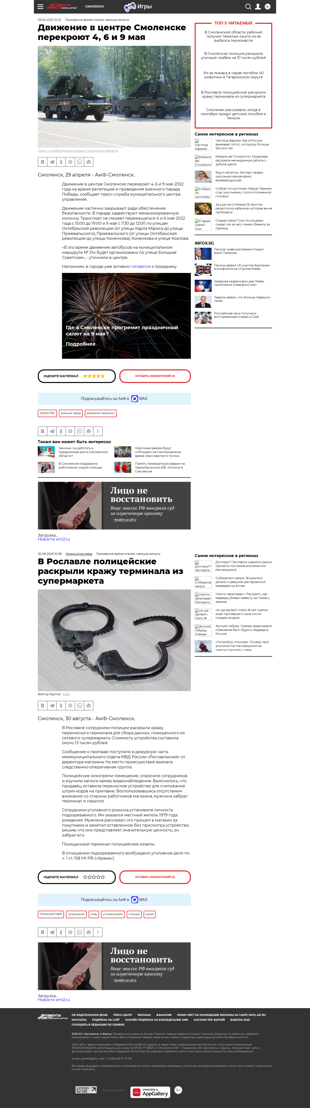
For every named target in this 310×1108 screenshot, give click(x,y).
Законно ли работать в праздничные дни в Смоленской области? (83, 452)
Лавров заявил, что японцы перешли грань (242, 299)
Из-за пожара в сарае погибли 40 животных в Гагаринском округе (233, 75)
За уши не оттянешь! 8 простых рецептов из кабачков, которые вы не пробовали (244, 208)
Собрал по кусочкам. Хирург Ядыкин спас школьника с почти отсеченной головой (244, 192)
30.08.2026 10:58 (50, 554)
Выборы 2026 (240, 1019)
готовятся (141, 266)
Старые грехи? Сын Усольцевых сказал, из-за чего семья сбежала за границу (243, 224)
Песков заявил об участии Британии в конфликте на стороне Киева (242, 267)
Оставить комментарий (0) (155, 376)
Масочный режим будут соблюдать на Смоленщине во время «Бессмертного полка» (158, 452)
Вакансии (163, 1015)
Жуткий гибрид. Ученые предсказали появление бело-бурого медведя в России (244, 630)
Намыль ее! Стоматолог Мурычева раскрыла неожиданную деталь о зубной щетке (242, 160)
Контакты (79, 1019)
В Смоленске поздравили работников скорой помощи (80, 465)
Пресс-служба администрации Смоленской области (78, 150)
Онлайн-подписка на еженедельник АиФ (156, 1019)
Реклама (144, 1015)
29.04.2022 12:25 (49, 20)
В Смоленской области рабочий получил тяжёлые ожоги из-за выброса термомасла (233, 36)
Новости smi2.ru (54, 539)
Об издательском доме (90, 1015)
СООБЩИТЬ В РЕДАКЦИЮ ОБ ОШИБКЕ (98, 1024)
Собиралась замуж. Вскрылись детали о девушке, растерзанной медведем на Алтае (240, 582)
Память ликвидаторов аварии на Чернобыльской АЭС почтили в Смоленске (160, 467)
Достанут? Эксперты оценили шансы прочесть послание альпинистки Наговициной (244, 566)
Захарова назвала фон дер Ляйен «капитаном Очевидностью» (239, 283)
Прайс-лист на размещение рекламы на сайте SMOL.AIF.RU (221, 1015)
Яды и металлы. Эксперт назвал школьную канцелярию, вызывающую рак (239, 176)
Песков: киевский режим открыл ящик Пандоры (239, 251)
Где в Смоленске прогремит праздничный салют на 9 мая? (122, 331)
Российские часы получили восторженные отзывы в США (236, 315)
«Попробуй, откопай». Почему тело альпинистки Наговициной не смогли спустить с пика (242, 646)
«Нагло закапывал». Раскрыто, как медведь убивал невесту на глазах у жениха (243, 598)
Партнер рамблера (113, 1090)
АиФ (66, 694)
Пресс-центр (122, 1015)
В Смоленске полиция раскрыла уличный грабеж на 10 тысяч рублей (233, 56)
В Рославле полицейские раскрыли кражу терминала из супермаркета (233, 94)
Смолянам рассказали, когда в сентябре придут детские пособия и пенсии (233, 114)
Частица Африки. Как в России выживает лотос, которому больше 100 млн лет (242, 144)
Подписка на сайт (106, 1019)
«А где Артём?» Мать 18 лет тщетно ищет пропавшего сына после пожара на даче (242, 614)
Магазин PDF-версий (209, 1019)
